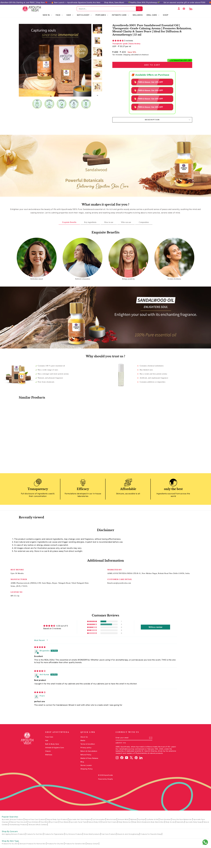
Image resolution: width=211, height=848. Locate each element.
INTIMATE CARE (119, 15)
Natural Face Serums (19, 822)
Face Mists (45, 822)
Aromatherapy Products (18, 824)
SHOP (165, 15)
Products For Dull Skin (34, 834)
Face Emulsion (165, 819)
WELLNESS (138, 15)
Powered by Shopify (105, 779)
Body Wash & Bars (157, 822)
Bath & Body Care (52, 744)
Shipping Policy (86, 769)
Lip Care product (99, 819)
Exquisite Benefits (69, 222)
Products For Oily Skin (55, 844)
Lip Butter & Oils (153, 819)
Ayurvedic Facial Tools (78, 822)
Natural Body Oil (94, 822)
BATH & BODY (83, 15)
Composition (144, 222)
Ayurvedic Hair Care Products (80, 819)
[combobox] (110, 8)
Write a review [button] (155, 627)
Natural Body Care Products (57, 819)
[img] (40, 647)
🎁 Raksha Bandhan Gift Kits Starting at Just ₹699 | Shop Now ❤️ (155, 2)
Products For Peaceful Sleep (151, 834)
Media (82, 740)
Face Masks (64, 822)
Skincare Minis (123, 819)
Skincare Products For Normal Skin (33, 844)
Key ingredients (90, 222)
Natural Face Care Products (35, 819)
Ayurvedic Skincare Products (13, 819)
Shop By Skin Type (10, 841)
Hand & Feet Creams (109, 822)
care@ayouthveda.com (121, 583)
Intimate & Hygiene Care (54, 747)
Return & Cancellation (88, 751)
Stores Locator (86, 765)
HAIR (68, 15)
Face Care (49, 737)
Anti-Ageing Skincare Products (13, 834)
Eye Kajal (141, 819)
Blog (82, 762)
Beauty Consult (93, 844)
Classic (48, 751)
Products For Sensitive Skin (75, 844)
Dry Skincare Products (73, 834)
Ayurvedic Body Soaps (193, 822)
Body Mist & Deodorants (142, 822)
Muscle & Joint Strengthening (128, 834)
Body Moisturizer (125, 822)
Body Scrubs (170, 822)
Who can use (126, 222)
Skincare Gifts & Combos (38, 824)
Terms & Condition (87, 744)
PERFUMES (100, 15)
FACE (58, 15)
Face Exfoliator (33, 822)
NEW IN (46, 15)
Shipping (126, 55)
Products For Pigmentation (54, 834)
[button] (118, 40)
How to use (108, 222)
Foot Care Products (108, 834)
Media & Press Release (89, 758)
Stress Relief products (92, 834)
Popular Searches (10, 817)
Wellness (48, 755)
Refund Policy (85, 755)
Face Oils (175, 819)
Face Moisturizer (185, 819)
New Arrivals (111, 819)
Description (152, 120)
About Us (84, 737)
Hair (46, 740)
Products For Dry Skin (10, 844)
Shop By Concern (10, 831)
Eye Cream (54, 822)
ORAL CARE (152, 15)
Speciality (180, 822)
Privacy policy (85, 747)
